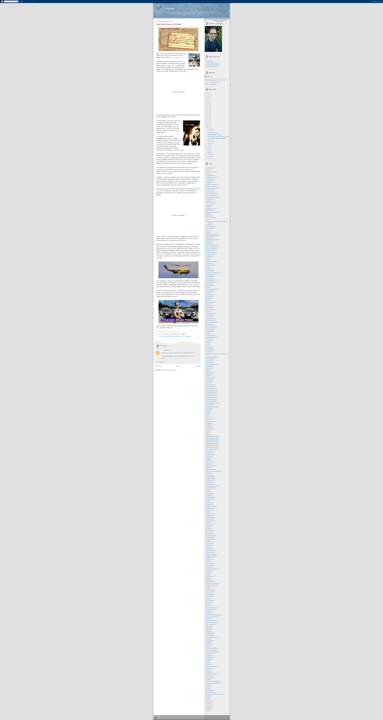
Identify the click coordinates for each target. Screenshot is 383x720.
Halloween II (210, 515)
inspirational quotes (211, 666)
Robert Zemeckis (211, 252)
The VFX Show (210, 217)
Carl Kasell (209, 474)
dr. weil (208, 410)
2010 (207, 121)
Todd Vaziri (209, 76)
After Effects (210, 291)
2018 (207, 107)
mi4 (208, 257)
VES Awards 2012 (211, 607)
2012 (207, 118)
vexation (209, 705)
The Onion (209, 278)
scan (208, 688)
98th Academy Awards (212, 447)
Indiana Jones (210, 250)
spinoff (208, 695)
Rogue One (210, 228)
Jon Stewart (210, 362)
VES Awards (210, 180)
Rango (208, 375)
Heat (208, 522)
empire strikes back (212, 649)
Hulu (208, 303)
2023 (207, 98)
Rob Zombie (210, 270)
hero (208, 230)
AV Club (209, 451)
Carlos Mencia (210, 476)
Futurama (209, 504)
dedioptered (210, 640)
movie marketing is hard (213, 197)
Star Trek (209, 201)
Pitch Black (210, 373)
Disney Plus (210, 493)
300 (208, 432)
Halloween (209, 224)
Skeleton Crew (210, 313)
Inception (209, 263)
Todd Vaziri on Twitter (212, 66)
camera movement (165, 336)
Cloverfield (209, 348)
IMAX (208, 526)
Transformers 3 (211, 279)
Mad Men (209, 548)
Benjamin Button (211, 465)
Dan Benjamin (210, 349)
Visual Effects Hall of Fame (213, 403)
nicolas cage (210, 677)
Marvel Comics (210, 550)
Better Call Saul (211, 469)
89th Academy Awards (212, 235)
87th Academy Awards (212, 212)
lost (208, 416)
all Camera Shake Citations (176, 57)
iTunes (208, 664)
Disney (209, 491)
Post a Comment (160, 361)
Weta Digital (210, 404)
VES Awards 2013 (211, 392)
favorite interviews (211, 193)
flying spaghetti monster (213, 651)
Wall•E (208, 618)
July (209, 145)
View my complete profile (211, 84)
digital (208, 642)
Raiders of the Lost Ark (212, 239)
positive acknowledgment (213, 681)
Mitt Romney (210, 557)
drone (208, 646)
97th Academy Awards (212, 445)
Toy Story (209, 602)
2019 (207, 105)
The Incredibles (211, 590)
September (210, 141)
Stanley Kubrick (211, 384)
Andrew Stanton (211, 454)
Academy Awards (211, 171)
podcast (209, 182)
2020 (207, 103)
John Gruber (210, 358)
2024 (207, 96)
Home (178, 366)
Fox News (209, 502)
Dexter (208, 489)
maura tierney (210, 417)
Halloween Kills (210, 517)
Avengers (209, 346)
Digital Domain (210, 302)
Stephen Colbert (211, 186)
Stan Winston (210, 581)
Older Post (197, 366)
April (209, 150)
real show (159, 190)
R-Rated (209, 572)
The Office (209, 592)
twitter (208, 430)
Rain (208, 574)
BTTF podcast (210, 294)
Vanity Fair (209, 613)
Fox (208, 500)
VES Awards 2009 (211, 388)
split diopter (210, 425)
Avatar (208, 206)
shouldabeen (210, 690)
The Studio (209, 596)
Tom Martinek (210, 600)
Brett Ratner (210, 296)
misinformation (210, 335)
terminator (209, 427)
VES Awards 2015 (211, 395)
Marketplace (210, 366)
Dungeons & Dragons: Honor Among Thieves (218, 353)
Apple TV (209, 292)
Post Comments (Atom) (170, 370)
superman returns (211, 337)
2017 (207, 109)
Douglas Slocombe (211, 261)
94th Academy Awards (212, 439)
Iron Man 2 (209, 305)
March (209, 152)
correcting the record (212, 637)
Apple (208, 213)
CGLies (209, 473)
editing (208, 412)
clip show (209, 408)
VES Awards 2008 (211, 326)
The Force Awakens (212, 322)
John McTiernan (211, 535)
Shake (208, 382)
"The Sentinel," (171, 65)
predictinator (210, 178)
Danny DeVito (210, 484)
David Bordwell (210, 487)
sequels (209, 423)
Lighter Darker (210, 309)
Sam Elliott (209, 380)
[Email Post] (183, 333)
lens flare (209, 283)
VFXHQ (209, 611)
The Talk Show (210, 386)
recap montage (210, 421)
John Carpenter (211, 265)
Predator (209, 570)
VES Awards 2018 (211, 401)
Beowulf (209, 467)
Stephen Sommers (211, 585)
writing (208, 708)
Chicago (209, 298)
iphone (208, 670)
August (209, 143)
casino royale (210, 633)
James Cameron (211, 208)
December (210, 129)
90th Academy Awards (212, 244)
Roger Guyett (210, 377)
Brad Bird (209, 237)
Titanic (208, 598)
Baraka (209, 458)
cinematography (211, 191)
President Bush (211, 226)
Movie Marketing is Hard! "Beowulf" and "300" (218, 136)
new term (209, 675)
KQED (208, 541)
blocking (209, 631)
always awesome (211, 281)
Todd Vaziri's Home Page (213, 62)
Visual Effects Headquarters (214, 614)
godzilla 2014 (210, 653)
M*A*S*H (209, 546)
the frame (209, 701)
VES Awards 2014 (211, 393)
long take (209, 672)
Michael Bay (210, 210)
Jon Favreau (210, 360)
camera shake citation (176, 336)
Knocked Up (210, 544)
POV (208, 561)
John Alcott (209, 533)
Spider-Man (210, 579)
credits (208, 638)
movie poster (210, 285)
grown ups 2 (210, 657)
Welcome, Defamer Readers (214, 134)
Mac (208, 267)
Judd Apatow (210, 537)
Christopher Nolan (211, 248)
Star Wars (209, 215)
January (210, 156)
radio (208, 419)
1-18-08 (209, 340)
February (210, 154)
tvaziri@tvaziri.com (215, 82)
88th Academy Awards (212, 233)
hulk (208, 660)
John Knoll (209, 307)
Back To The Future (212, 246)
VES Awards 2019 (211, 609)
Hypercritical (210, 524)
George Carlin (210, 508)
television (209, 338)
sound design (210, 692)
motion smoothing (211, 673)
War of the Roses (211, 620)
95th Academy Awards (212, 441)
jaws (208, 333)
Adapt (208, 259)
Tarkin (208, 587)
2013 (207, 116)
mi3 (208, 219)
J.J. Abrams (210, 204)
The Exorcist (210, 589)
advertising (209, 241)
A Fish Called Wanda (212, 449)
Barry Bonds (210, 462)
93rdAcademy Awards (212, 438)
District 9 (209, 495)
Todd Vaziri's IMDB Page (213, 64)
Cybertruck (210, 480)
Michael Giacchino (211, 554)
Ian (167, 350)
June (209, 147)
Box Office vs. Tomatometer (214, 471)
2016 (207, 111)
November (210, 130)
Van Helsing (210, 329)
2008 (207, 125)
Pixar (208, 311)
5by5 (208, 287)
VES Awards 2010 (211, 327)
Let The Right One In (212, 364)
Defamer (209, 351)
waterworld (209, 707)
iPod (208, 662)
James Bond (210, 530)
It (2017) (209, 528)
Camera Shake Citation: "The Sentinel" (216, 138)
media (208, 232)
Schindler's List (210, 576)
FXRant (169, 8)
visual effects (188, 336)
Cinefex (209, 300)
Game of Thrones (211, 506)
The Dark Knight (211, 320)
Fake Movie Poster (211, 357)
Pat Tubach (210, 563)
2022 (207, 100)
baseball (209, 629)
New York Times (211, 371)
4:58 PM (162, 357)
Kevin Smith (210, 543)
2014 (207, 114)
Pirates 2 (209, 268)
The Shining (210, 324)
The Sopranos (210, 594)
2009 (207, 123)
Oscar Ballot (210, 189)
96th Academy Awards (212, 443)
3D (208, 344)
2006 (207, 158)
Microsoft (209, 368)
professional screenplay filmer (214, 683)
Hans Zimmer (210, 519)
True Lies (209, 605)
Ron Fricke (210, 379)
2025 (207, 94)
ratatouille (209, 243)
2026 (207, 92)
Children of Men (211, 478)
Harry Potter (210, 521)
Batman (209, 463)
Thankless (209, 316)
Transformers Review (212, 188)
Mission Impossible (211, 555)
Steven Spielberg (211, 274)
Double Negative (211, 496)
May (209, 149)
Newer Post (158, 366)
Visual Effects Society (212, 616)
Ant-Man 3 (209, 456)
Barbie (208, 460)
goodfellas (209, 655)
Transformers (210, 175)
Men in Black (210, 552)
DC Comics (210, 482)
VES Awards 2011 (211, 390)
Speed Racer (210, 314)
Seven (208, 578)
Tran (208, 603)
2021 (207, 101)
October (210, 140)
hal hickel (209, 659)
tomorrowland (210, 428)
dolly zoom (209, 644)
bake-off (209, 627)
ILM (208, 173)
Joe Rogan (209, 531)
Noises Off (209, 559)
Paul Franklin (210, 565)
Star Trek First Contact (212, 583)
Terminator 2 (210, 276)
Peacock (209, 567)
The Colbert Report (211, 195)
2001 (208, 342)
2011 (207, 120)
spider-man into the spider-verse (215, 694)
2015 (207, 112)
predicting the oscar (212, 177)
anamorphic (210, 256)
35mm (208, 434)
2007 (207, 127)
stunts (208, 699)
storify (208, 697)
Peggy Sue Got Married (213, 568)
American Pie (210, 452)
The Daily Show (211, 318)
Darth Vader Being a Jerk (213, 486)
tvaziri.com (209, 60)
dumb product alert (211, 648)
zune (208, 710)
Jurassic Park (210, 539)
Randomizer (210, 199)
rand (208, 684)
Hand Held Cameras (212, 132)
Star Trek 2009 (210, 202)
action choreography (212, 622)
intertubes (209, 668)
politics (208, 679)
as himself (209, 625)
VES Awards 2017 (211, 399)
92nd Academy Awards (212, 436)
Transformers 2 (211, 254)
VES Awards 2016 (211, 397)
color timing (210, 635)
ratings (208, 686)
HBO (208, 511)
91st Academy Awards (212, 289)
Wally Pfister (210, 331)
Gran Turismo (210, 509)
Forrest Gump (210, 498)
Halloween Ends (211, 513)
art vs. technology (211, 624)
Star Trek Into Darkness (213, 272)
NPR (208, 369)
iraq (208, 414)
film (183, 336)
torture (208, 703)
